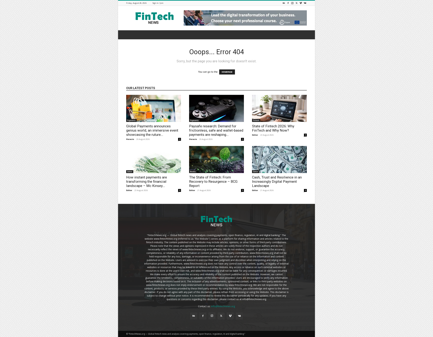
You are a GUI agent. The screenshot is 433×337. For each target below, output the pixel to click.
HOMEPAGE (227, 72)
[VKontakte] (305, 3)
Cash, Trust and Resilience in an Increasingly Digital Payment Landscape (277, 181)
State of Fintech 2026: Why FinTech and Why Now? (273, 128)
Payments (131, 120)
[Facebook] (288, 3)
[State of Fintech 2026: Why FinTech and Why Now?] (279, 108)
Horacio (130, 139)
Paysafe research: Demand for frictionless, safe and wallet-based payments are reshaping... (216, 130)
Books (193, 171)
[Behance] (284, 3)
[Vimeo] (301, 3)
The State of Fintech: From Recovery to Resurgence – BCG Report (213, 181)
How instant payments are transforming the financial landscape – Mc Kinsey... (146, 181)
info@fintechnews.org (223, 306)
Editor (255, 135)
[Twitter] (296, 3)
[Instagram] (292, 3)
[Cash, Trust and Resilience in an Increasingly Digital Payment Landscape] (279, 159)
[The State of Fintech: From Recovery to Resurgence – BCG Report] (216, 159)
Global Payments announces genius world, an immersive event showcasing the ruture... (152, 130)
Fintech (256, 120)
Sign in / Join (157, 3)
